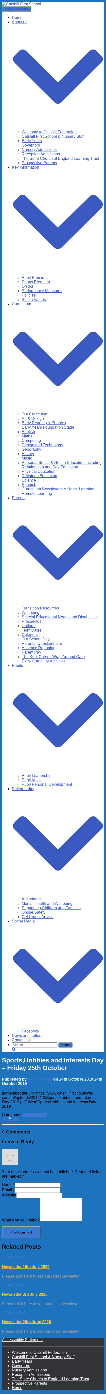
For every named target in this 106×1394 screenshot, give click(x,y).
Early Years (32, 141)
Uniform (28, 626)
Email (8, 1190)
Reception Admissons (41, 154)
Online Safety (33, 912)
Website (9, 1195)
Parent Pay (31, 652)
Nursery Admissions (39, 150)
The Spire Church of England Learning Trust (60, 158)
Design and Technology (42, 445)
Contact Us (21, 1040)
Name (8, 1185)
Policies (29, 295)
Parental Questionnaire (42, 643)
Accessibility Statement (22, 1340)
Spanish (29, 485)
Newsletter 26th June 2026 (26, 1322)
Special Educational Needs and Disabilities (60, 617)
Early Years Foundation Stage (48, 427)
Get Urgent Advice (37, 917)
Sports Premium (36, 282)
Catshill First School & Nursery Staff (53, 136)
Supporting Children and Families (51, 908)
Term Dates (32, 630)
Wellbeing (30, 612)
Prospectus (31, 621)
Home (17, 17)
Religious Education (39, 476)
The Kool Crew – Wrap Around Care (53, 657)
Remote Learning (37, 493)
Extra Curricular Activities (44, 661)
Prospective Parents (39, 163)
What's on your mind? (21, 1220)
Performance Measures (42, 291)
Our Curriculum (35, 414)
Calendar (30, 635)
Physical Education (38, 471)
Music (27, 458)
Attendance (32, 899)
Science (29, 480)
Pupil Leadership (37, 775)
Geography (31, 449)
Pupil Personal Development (47, 784)
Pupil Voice (32, 780)
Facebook (30, 1031)
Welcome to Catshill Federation (49, 132)
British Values (34, 300)
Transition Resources (40, 608)
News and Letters (27, 1035)
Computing (31, 440)
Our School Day (36, 639)
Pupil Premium (35, 277)
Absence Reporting (38, 648)
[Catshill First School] (21, 4)
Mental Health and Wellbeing (47, 903)
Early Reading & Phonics (44, 423)
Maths (27, 436)
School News (35, 1115)
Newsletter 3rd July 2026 (25, 1294)
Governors (31, 145)
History (28, 454)
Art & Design (33, 418)
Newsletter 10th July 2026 (26, 1267)
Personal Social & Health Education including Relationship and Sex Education (62, 465)
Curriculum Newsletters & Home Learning (58, 489)
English (28, 432)
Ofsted (27, 286)
